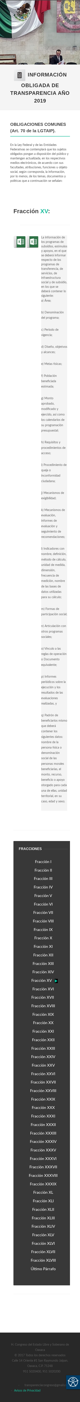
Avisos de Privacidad (27, 1390)
